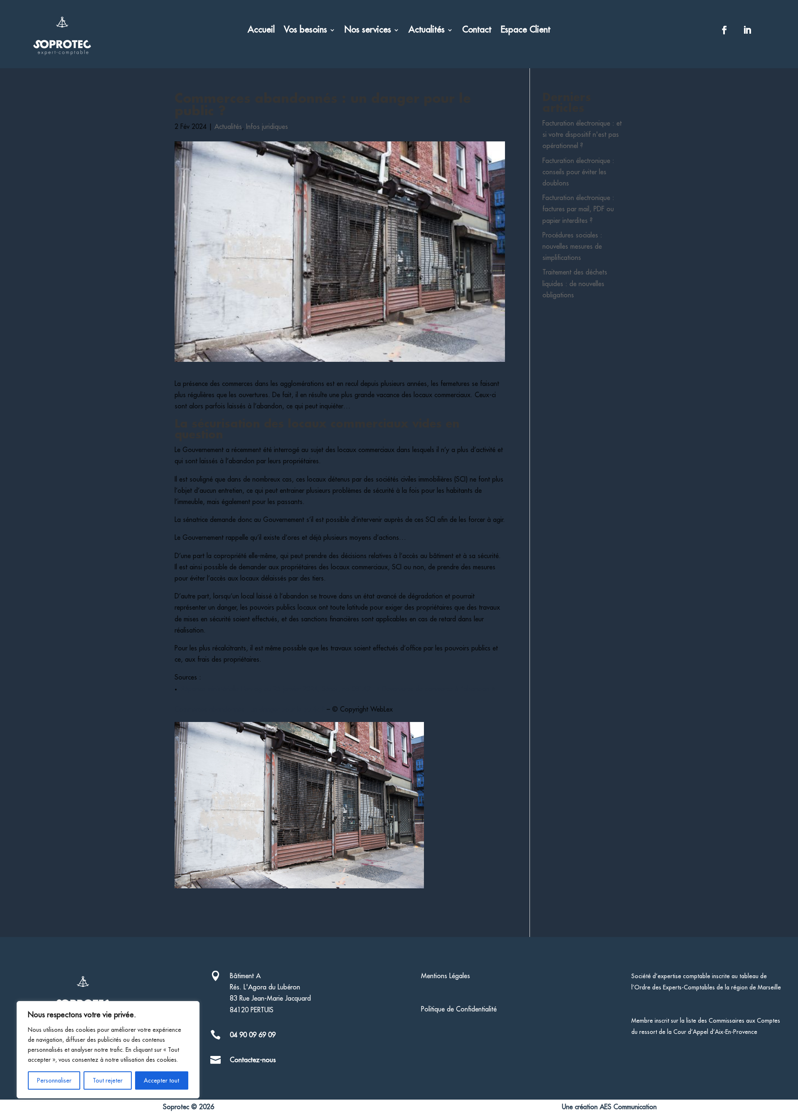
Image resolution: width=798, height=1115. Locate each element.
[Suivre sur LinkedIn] (747, 30)
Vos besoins (305, 30)
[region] (108, 1049)
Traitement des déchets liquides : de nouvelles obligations (574, 283)
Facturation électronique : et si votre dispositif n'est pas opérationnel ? (582, 134)
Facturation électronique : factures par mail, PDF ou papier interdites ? (578, 209)
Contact (476, 30)
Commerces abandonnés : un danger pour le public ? (250, 709)
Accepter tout (161, 1080)
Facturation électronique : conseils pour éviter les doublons (578, 172)
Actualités (427, 30)
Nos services (368, 30)
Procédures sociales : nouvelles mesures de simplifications (572, 246)
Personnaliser (54, 1080)
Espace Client (525, 30)
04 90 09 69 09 (253, 1035)
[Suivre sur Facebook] (724, 30)
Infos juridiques (267, 127)
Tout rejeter (108, 1080)
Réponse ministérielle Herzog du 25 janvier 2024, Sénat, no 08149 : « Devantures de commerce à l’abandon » (338, 689)
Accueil (261, 30)
